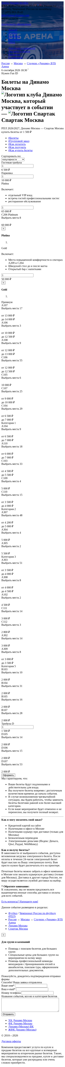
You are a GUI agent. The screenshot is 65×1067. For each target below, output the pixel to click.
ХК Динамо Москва (20, 1020)
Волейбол (14, 36)
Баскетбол (14, 39)
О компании (15, 57)
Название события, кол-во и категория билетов (29, 996)
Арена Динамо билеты (14, 2)
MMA (11, 42)
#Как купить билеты (20, 150)
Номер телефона (11, 992)
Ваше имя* (7, 985)
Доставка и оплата (19, 51)
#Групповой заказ (18, 141)
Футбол (12, 33)
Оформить (8, 775)
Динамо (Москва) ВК (21, 1026)
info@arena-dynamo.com (15, 15)
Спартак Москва (18, 928)
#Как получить (17, 147)
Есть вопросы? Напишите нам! (19, 901)
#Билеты (13, 137)
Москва (18, 63)
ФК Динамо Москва (20, 1023)
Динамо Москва (17, 925)
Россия (5, 63)
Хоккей (12, 30)
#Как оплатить (17, 144)
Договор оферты (11, 1041)
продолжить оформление (16, 24)
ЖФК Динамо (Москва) (22, 1029)
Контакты (14, 54)
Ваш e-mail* (8, 989)
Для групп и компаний (21, 48)
